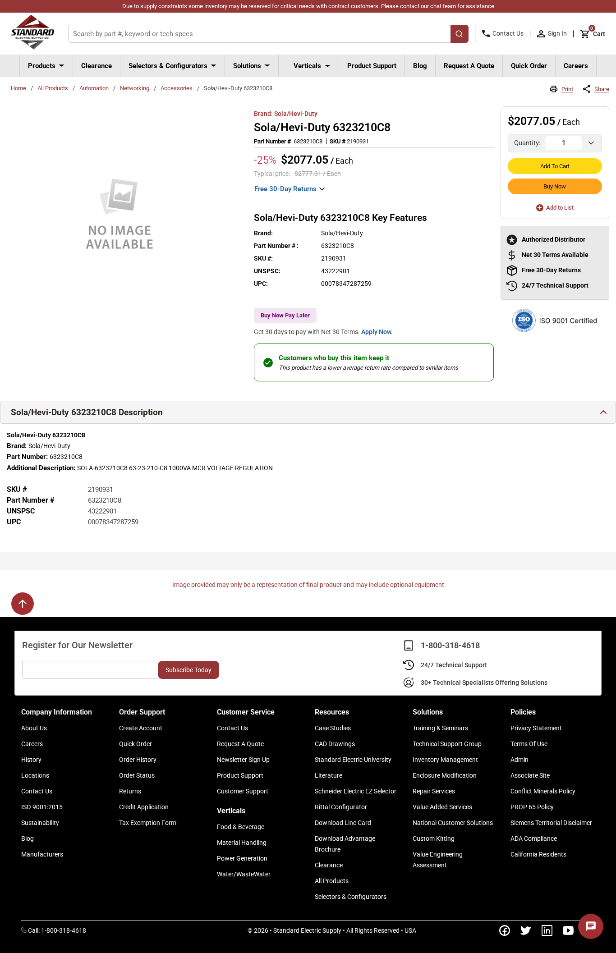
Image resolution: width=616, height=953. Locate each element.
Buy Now (554, 186)
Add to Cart (555, 166)
